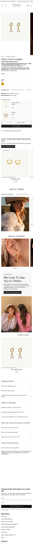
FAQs (2, 537)
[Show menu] (2, 5)
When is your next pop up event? (9, 432)
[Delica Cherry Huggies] (16, 352)
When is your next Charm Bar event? (10, 437)
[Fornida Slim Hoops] (15, 163)
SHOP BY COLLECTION (7, 521)
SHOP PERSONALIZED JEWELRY (9, 524)
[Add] (13, 107)
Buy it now (16, 126)
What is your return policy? (8, 390)
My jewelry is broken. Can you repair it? (11, 407)
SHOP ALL (3, 516)
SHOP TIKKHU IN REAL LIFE (8, 535)
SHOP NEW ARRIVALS (6, 519)
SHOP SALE (4, 532)
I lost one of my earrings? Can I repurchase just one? (14, 416)
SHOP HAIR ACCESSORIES (8, 527)
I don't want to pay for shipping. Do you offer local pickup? (13, 396)
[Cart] (30, 5)
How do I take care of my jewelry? (9, 447)
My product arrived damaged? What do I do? (12, 412)
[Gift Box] (5, 115)
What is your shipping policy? (8, 386)
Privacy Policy (24, 509)
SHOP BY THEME (5, 529)
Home (2, 56)
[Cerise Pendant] (5, 105)
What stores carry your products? (9, 427)
